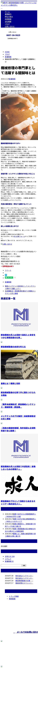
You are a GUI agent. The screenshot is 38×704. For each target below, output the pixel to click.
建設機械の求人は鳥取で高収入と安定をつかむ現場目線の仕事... (18, 336)
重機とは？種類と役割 (10, 383)
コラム (8, 559)
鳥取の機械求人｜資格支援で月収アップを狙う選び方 (20, 525)
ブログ (7, 24)
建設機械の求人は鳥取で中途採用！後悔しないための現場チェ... (18, 467)
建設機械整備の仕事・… (24, 580)
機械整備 (12, 598)
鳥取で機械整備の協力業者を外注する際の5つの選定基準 (20, 529)
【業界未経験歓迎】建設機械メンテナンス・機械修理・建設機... (18, 405)
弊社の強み (9, 16)
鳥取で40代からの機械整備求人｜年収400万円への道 (20, 515)
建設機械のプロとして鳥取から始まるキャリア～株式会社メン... (18, 502)
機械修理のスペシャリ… (24, 583)
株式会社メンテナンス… (24, 575)
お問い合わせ (10, 26)
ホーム (7, 11)
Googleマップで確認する (11, 680)
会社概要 (8, 21)
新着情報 (12, 79)
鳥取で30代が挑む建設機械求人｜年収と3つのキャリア (20, 520)
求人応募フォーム (19, 236)
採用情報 (8, 19)
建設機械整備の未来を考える (13, 346)
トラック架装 (14, 596)
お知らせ (9, 556)
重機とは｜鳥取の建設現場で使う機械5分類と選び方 (20, 534)
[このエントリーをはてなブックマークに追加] (6, 275)
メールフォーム (8, 40)
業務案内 (8, 14)
